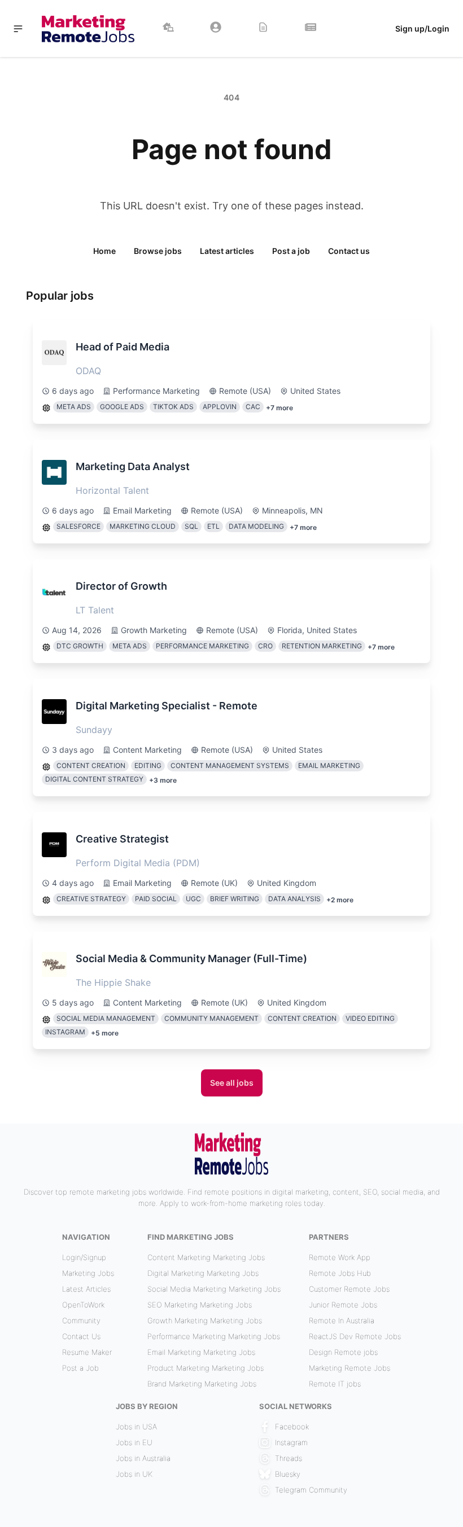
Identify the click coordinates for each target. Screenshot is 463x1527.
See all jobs (232, 1082)
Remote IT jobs (335, 1383)
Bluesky (287, 1473)
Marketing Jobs (88, 1273)
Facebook (292, 1426)
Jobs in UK (134, 1473)
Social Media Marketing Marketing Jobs (214, 1288)
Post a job (291, 251)
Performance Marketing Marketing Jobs (213, 1336)
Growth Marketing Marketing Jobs (204, 1320)
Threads (288, 1458)
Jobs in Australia (143, 1458)
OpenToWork (83, 1304)
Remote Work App (339, 1257)
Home (104, 251)
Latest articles (227, 251)
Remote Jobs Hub (340, 1273)
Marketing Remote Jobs (349, 1367)
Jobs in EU (134, 1442)
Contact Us (81, 1336)
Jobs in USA (136, 1426)
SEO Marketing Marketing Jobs (199, 1304)
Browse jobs (158, 251)
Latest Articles (86, 1288)
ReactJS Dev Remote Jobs (355, 1336)
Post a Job (80, 1367)
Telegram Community (311, 1489)
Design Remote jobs (343, 1352)
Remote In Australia (341, 1320)
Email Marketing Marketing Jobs (201, 1352)
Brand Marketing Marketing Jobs (201, 1383)
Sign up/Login (422, 28)
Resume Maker (87, 1352)
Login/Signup (84, 1257)
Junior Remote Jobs (343, 1304)
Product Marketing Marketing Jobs (205, 1367)
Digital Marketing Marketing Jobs (203, 1273)
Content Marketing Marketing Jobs (206, 1257)
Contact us (349, 251)
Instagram (291, 1442)
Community (81, 1320)
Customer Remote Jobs (349, 1288)
